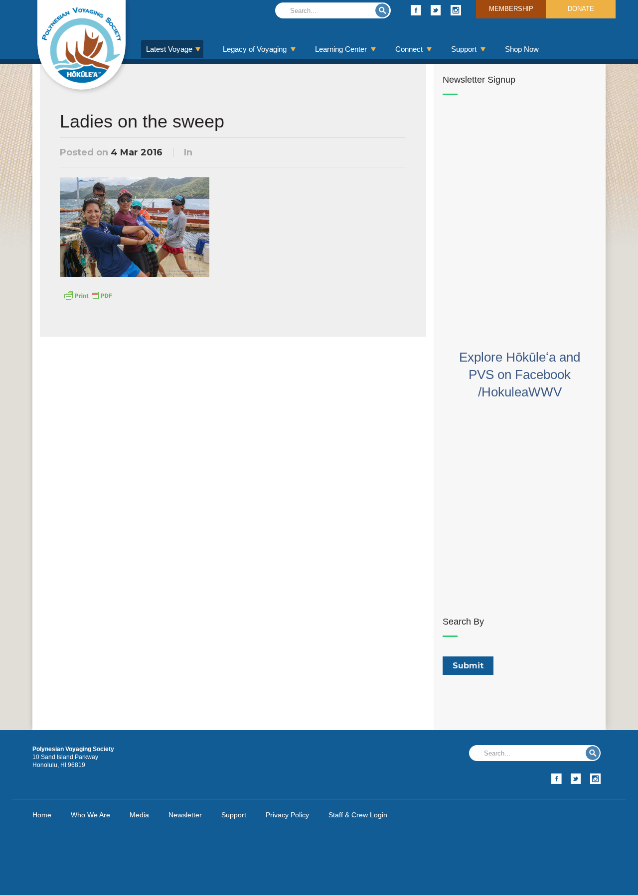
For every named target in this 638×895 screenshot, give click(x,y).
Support (464, 49)
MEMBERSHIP (511, 8)
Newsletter (185, 815)
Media (139, 815)
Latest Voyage (169, 49)
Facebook (416, 10)
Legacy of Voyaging (255, 49)
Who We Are (90, 815)
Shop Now (522, 49)
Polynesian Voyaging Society (81, 45)
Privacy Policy (287, 815)
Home (41, 815)
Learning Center (341, 49)
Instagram (456, 10)
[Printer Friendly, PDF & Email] (88, 295)
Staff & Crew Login (357, 815)
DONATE (581, 8)
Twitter (436, 10)
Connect (409, 49)
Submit (382, 10)
